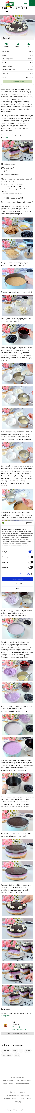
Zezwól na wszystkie (17, 579)
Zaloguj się (17, 1102)
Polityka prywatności (12, 1095)
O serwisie (13, 1092)
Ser (21, 1050)
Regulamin (22, 1092)
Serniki (17, 1055)
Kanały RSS (6, 1098)
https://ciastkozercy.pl (19, 1029)
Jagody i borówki (7, 1055)
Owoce (15, 1050)
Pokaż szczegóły (25, 574)
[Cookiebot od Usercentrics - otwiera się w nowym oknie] (26, 523)
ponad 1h (28, 1050)
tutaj (6, 137)
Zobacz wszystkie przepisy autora (17, 1033)
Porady (14, 1098)
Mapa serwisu (25, 1095)
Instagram (5, 1016)
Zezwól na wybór (17, 584)
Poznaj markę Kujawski (17, 1077)
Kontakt (29, 1098)
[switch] (30, 557)
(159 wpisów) (16, 1027)
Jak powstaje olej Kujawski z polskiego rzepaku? (17, 1080)
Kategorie (22, 1098)
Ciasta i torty (6, 1050)
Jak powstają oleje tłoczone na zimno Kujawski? (17, 1084)
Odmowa (17, 588)
